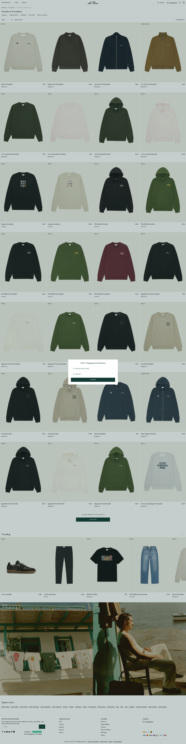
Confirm (93, 379)
